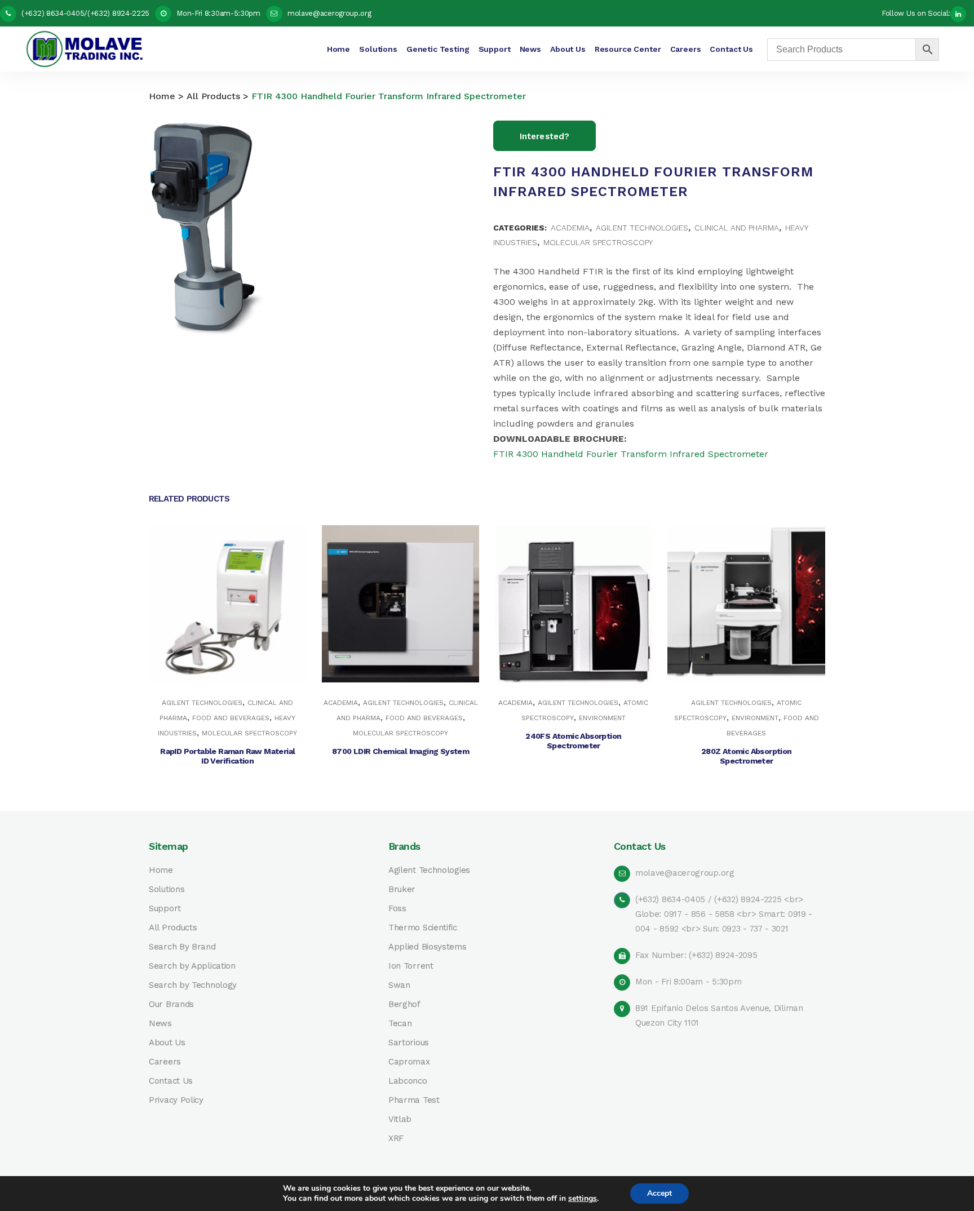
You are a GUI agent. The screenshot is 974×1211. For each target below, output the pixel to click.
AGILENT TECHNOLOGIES (642, 227)
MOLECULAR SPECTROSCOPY (598, 242)
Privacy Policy (176, 1100)
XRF (396, 1138)
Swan (399, 985)
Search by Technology (193, 985)
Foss (397, 908)
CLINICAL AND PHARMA (736, 227)
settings (582, 1199)
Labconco (407, 1081)
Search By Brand (182, 947)
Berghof (404, 1004)
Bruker (401, 889)
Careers (165, 1062)
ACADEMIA (570, 227)
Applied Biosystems (427, 947)
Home (162, 96)
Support (165, 908)
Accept (659, 1193)
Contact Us (171, 1081)
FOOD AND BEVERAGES (230, 718)
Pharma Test (414, 1100)
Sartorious (408, 1043)
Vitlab (399, 1119)
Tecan (400, 1023)
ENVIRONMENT (602, 718)
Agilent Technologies (429, 870)
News (160, 1023)
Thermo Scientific (422, 928)
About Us (167, 1043)
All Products (213, 96)
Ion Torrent (410, 966)
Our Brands (171, 1004)
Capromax (409, 1062)
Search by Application (192, 966)
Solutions (166, 889)
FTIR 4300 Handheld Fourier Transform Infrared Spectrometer (630, 454)
